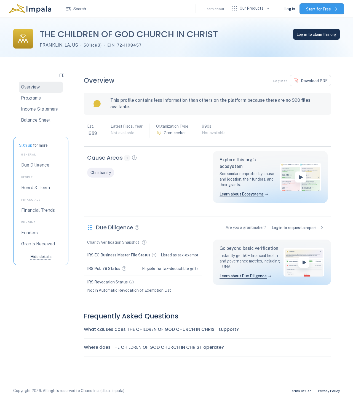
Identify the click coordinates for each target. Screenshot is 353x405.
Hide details (41, 256)
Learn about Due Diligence (243, 276)
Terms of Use (300, 391)
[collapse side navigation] (61, 75)
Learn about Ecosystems (242, 194)
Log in (289, 9)
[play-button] (300, 177)
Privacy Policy (329, 391)
